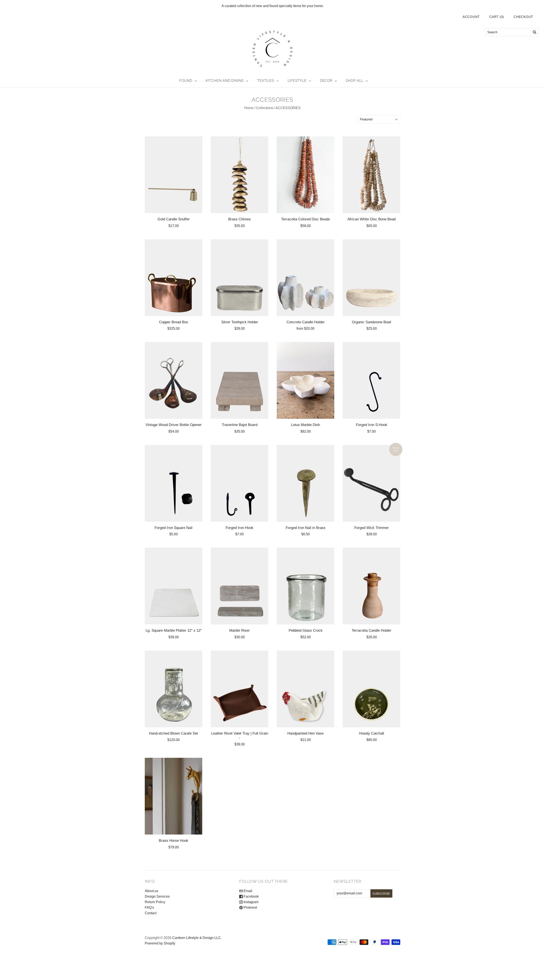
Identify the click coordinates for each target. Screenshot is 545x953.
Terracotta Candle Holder (371, 630)
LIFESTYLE (297, 81)
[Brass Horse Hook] (173, 796)
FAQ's (149, 907)
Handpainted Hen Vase (305, 733)
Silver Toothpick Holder (239, 322)
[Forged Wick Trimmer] (371, 483)
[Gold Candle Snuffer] (173, 174)
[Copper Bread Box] (173, 277)
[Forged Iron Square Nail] (173, 483)
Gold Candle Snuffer (174, 219)
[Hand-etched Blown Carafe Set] (173, 689)
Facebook (251, 896)
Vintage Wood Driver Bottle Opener (174, 425)
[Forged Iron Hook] (239, 483)
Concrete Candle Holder (306, 322)
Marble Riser (239, 630)
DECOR (326, 81)
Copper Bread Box (173, 322)
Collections (264, 108)
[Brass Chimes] (239, 174)
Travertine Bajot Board (239, 425)
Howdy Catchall (371, 733)
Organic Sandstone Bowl (371, 322)
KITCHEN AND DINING (225, 81)
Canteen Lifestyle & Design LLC (196, 938)
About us (151, 891)
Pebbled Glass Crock (306, 630)
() (496, 17)
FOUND (185, 81)
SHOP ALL (354, 81)
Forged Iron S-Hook (371, 425)
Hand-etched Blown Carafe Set (173, 733)
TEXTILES (265, 81)
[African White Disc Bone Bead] (371, 174)
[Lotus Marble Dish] (305, 380)
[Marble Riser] (239, 586)
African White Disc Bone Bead (371, 219)
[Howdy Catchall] (371, 689)
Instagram (250, 902)
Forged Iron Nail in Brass (306, 528)
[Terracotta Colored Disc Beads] (305, 174)
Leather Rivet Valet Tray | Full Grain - (239, 735)
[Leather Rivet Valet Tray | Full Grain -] (239, 689)
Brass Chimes (239, 219)
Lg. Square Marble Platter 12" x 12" (174, 630)
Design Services (157, 896)
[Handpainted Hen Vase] (305, 689)
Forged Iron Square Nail (173, 528)
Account (471, 17)
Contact (150, 913)
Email (247, 891)
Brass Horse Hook (173, 840)
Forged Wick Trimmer (371, 528)
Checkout (523, 17)
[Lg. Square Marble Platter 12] (173, 586)
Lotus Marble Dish (305, 425)
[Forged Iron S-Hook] (371, 380)
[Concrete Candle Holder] (305, 277)
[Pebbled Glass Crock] (305, 586)
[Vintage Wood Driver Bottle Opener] (173, 380)
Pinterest (250, 907)
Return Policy (155, 902)
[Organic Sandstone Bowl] (371, 277)
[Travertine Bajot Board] (239, 380)
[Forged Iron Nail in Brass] (305, 483)
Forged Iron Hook (239, 528)
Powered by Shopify (160, 943)
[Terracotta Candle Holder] (371, 586)
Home (249, 108)
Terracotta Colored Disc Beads (305, 219)
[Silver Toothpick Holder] (239, 277)
